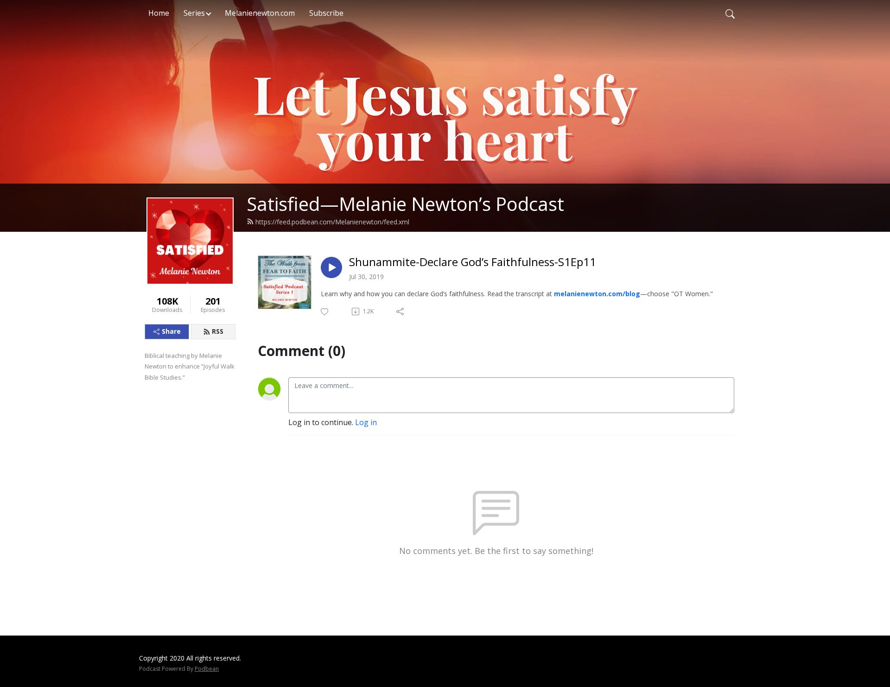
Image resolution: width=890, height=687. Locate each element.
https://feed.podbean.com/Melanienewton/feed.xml (332, 221)
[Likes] (325, 312)
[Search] (730, 13)
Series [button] (194, 13)
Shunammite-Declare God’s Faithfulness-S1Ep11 (472, 262)
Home (158, 13)
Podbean (207, 669)
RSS (217, 331)
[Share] (400, 311)
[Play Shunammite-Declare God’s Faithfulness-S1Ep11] (331, 267)
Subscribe (326, 13)
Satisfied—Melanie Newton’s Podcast (405, 203)
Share (171, 331)
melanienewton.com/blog (597, 293)
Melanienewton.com (260, 13)
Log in (366, 422)
